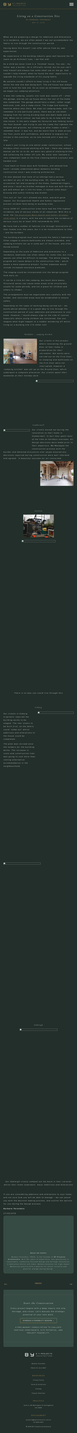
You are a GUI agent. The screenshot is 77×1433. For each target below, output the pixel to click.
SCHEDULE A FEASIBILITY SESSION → (38, 1320)
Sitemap (38, 1389)
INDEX (38, 1283)
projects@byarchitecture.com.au (38, 1420)
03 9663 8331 (38, 1422)
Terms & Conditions (38, 1384)
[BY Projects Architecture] (16, 4)
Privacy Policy (38, 1380)
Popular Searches (38, 1393)
